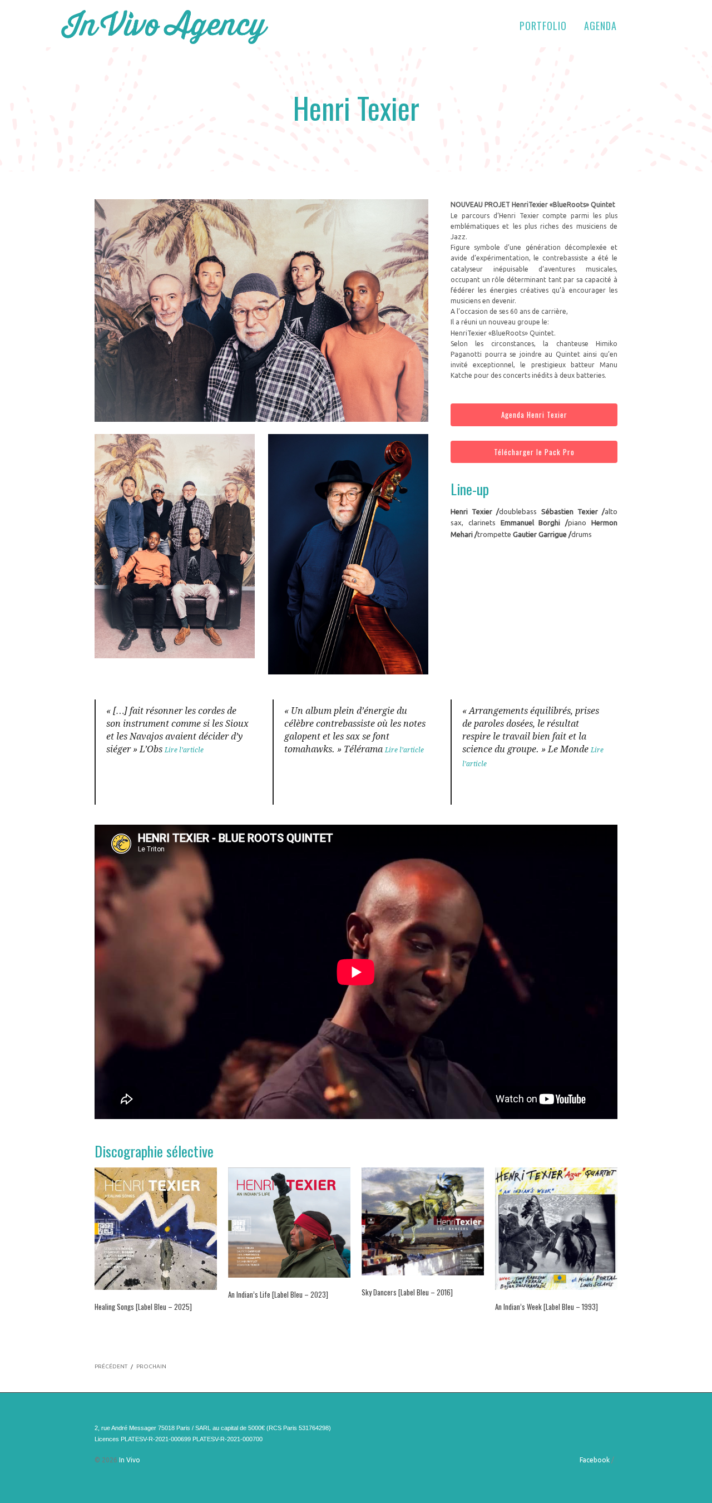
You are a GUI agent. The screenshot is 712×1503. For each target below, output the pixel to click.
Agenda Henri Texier (534, 414)
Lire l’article (184, 750)
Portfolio (543, 25)
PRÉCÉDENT (111, 1366)
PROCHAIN (151, 1366)
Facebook (595, 1459)
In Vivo (129, 1459)
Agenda (600, 25)
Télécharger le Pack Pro (534, 451)
